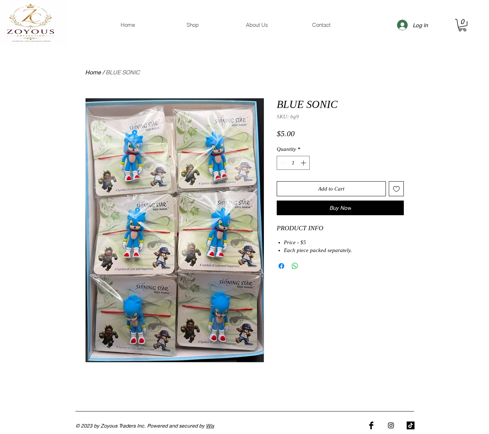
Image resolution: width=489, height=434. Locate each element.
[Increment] (304, 162)
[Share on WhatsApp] (295, 266)
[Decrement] (282, 162)
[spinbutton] (293, 162)
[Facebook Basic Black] (371, 425)
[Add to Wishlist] (396, 189)
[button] (462, 25)
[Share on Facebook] (281, 266)
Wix (210, 426)
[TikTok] (411, 425)
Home (93, 72)
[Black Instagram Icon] (391, 425)
